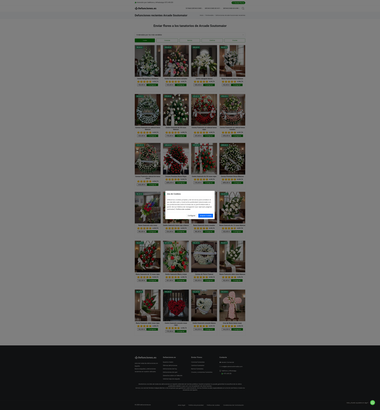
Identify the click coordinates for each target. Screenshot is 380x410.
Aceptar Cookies (205, 216)
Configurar (191, 216)
